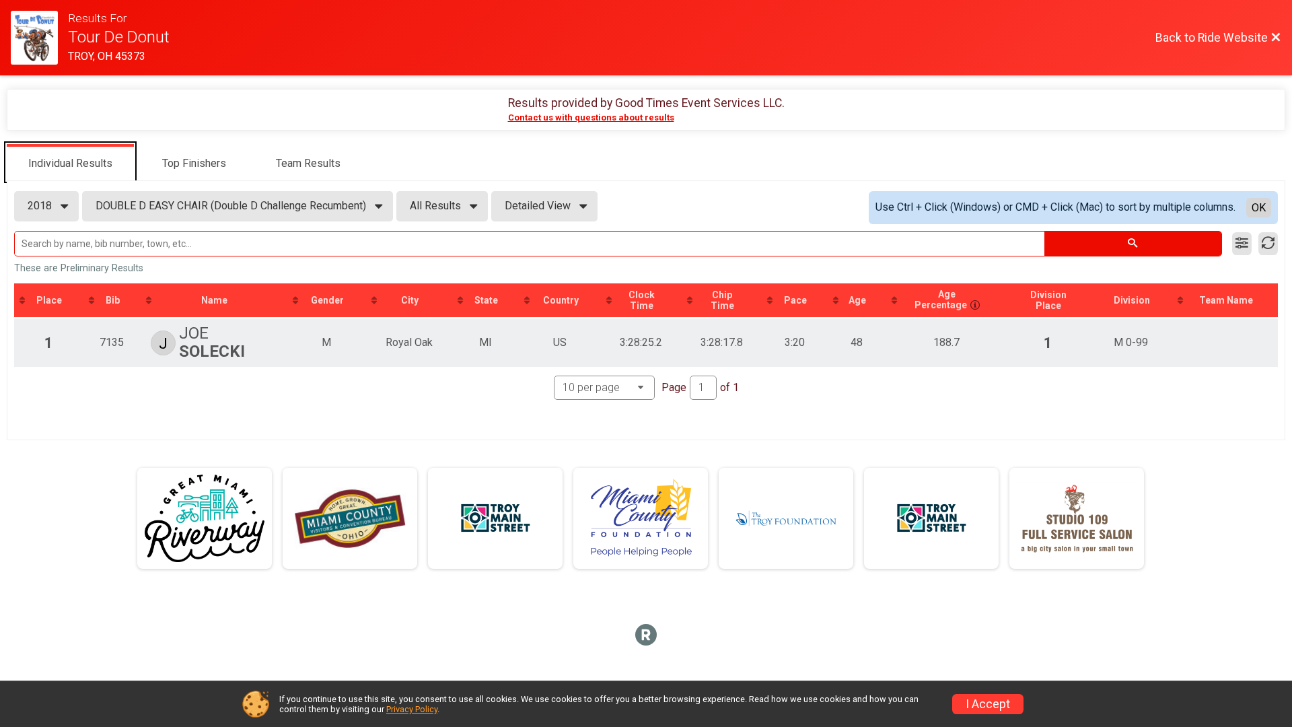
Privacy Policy (411, 709)
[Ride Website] (39, 38)
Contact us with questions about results (591, 117)
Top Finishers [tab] (194, 163)
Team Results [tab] (308, 163)
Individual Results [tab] (70, 163)
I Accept (988, 704)
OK (1259, 207)
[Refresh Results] (1268, 243)
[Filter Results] (1242, 243)
